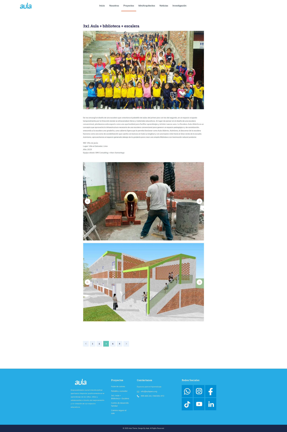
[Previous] (86, 344)
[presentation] (87, 201)
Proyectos (128, 5)
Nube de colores (118, 386)
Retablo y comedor (119, 391)
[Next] (126, 344)
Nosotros (114, 5)
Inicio (102, 5)
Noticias (164, 5)
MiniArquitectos (146, 5)
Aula (147, 428)
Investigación (179, 5)
